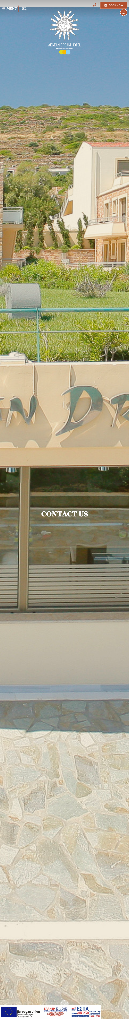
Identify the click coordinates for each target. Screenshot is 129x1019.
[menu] (4, 9)
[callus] (94, 5)
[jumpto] (64, 1004)
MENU (12, 8)
